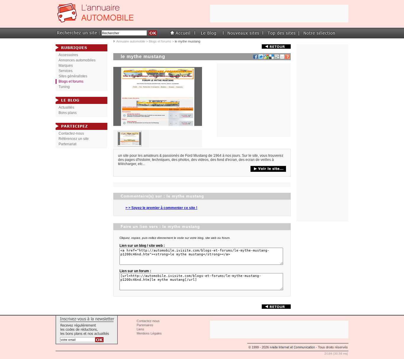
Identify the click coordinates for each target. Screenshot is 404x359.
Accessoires (68, 55)
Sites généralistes (73, 76)
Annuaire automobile (130, 41)
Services (65, 71)
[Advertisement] (322, 132)
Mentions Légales (149, 333)
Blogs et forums (160, 41)
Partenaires (145, 325)
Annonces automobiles (77, 60)
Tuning (64, 87)
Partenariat (67, 144)
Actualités (66, 107)
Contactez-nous (71, 133)
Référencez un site (74, 139)
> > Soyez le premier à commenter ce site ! (161, 208)
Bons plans (68, 113)
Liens (140, 329)
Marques (66, 65)
